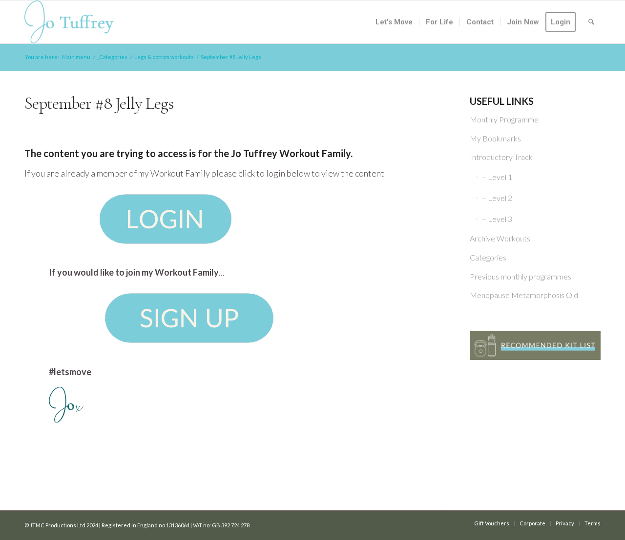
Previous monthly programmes (520, 276)
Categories (488, 257)
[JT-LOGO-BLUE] (69, 21)
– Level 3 (497, 218)
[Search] (591, 21)
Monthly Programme (504, 119)
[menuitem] (394, 21)
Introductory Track (501, 156)
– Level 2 (497, 197)
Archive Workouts (500, 238)
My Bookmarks (495, 138)
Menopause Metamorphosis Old (524, 295)
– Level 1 (497, 176)
